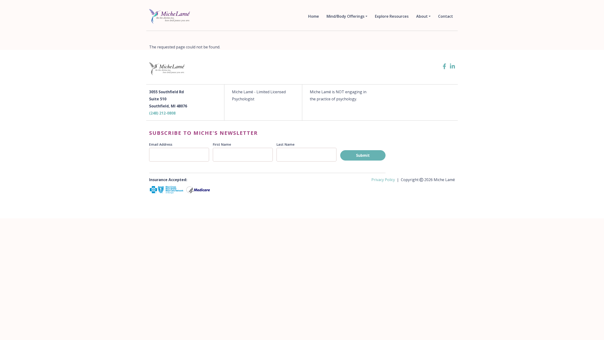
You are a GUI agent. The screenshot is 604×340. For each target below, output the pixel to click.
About (422, 16)
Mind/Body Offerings (346, 16)
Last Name (285, 144)
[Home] (170, 16)
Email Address (160, 144)
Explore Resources (392, 16)
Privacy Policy (383, 179)
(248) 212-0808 (162, 113)
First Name (222, 144)
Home (313, 16)
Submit (363, 155)
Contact (445, 16)
